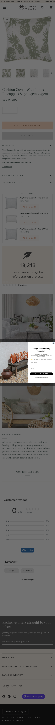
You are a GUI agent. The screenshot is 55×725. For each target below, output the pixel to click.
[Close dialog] (53, 343)
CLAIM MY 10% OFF (41, 374)
